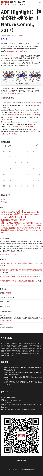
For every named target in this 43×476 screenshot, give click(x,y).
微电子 (14, 228)
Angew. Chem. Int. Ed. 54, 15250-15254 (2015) (23, 112)
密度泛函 (5, 228)
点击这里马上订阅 (5, 320)
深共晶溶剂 (26, 228)
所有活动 (4, 202)
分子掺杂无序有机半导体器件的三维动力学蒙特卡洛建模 (17, 281)
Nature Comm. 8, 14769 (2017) (16, 51)
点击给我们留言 (11, 397)
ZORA (38, 223)
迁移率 (28, 230)
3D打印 (3, 212)
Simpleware (9, 222)
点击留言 (8, 293)
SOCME (23, 223)
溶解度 (32, 228)
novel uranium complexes (13, 93)
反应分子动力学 (30, 225)
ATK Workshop (29, 212)
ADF (14, 211)
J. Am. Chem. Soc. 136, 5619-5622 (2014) (19, 127)
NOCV (3, 217)
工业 (10, 228)
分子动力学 (14, 225)
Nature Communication (13, 56)
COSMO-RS (6, 214)
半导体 (22, 225)
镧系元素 (38, 230)
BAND (36, 211)
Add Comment (18, 35)
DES (14, 215)
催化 (7, 225)
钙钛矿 (32, 230)
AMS (20, 211)
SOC (19, 223)
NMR (37, 215)
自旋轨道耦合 (20, 230)
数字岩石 (20, 228)
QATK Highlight (18, 217)
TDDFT (33, 223)
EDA (21, 215)
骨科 (2, 233)
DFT (17, 214)
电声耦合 (6, 230)
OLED (7, 217)
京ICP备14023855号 (27, 470)
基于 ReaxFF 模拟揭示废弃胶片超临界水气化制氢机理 (16, 276)
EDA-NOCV (27, 215)
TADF (28, 223)
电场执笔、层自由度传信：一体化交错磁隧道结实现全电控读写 (19, 263)
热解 (36, 228)
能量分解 (12, 230)
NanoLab (33, 215)
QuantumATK (9, 220)
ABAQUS (8, 212)
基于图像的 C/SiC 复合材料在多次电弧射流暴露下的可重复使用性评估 (21, 270)
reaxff (21, 220)
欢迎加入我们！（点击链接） (9, 255)
